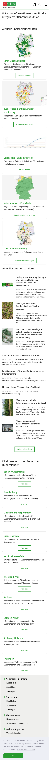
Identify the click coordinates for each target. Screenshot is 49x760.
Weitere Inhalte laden (24, 449)
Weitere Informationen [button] (26, 750)
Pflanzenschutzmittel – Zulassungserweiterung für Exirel (31, 401)
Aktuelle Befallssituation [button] (24, 124)
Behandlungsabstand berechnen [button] (24, 215)
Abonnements (13, 715)
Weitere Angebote (15, 729)
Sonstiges (10, 691)
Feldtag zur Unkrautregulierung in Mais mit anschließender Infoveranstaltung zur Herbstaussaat (31, 281)
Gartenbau (11, 697)
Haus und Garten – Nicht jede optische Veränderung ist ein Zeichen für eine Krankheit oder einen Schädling (30, 333)
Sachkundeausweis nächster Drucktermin (21, 355)
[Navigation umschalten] (46, 4)
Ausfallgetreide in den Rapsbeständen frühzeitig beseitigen (27, 306)
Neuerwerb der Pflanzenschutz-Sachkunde (21, 387)
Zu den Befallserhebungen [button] (24, 261)
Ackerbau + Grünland (16, 678)
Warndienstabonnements (16, 723)
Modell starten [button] (24, 170)
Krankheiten (11, 683)
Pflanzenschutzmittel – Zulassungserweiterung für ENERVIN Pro (28, 424)
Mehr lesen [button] (25, 484)
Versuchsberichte (13, 733)
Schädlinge (11, 687)
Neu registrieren (13, 719)
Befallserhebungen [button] (24, 75)
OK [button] (13, 756)
